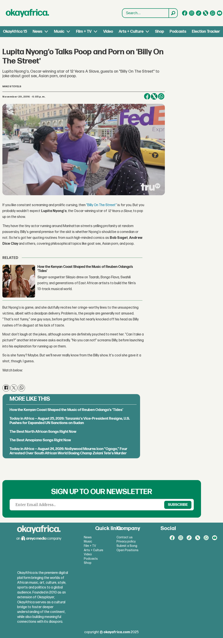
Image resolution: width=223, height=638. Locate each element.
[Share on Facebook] (147, 96)
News (37, 31)
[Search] (173, 13)
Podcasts (178, 31)
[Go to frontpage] (27, 13)
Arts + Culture (131, 31)
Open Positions (128, 550)
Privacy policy (126, 541)
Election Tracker (206, 31)
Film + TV (83, 31)
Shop (159, 31)
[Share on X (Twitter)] (154, 96)
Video (108, 31)
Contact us (125, 537)
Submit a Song (127, 546)
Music (59, 31)
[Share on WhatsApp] (161, 96)
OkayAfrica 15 (15, 31)
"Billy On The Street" (101, 205)
